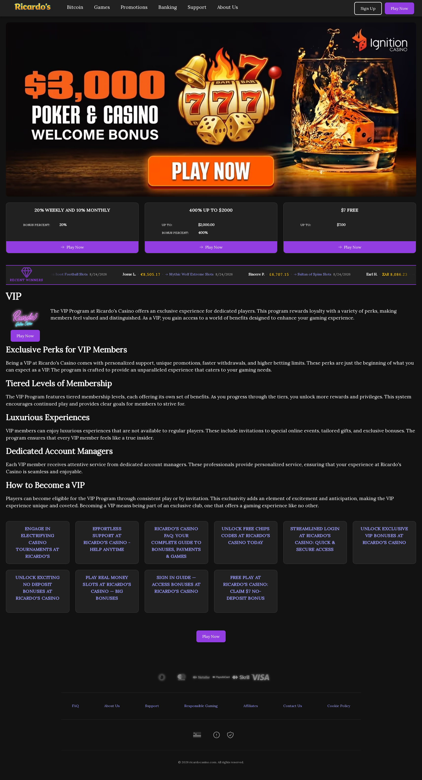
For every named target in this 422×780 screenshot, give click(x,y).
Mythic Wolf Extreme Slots (169, 274)
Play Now (399, 8)
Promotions (134, 7)
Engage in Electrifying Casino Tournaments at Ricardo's (37, 542)
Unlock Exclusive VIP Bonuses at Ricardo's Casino (384, 535)
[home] (32, 13)
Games (102, 7)
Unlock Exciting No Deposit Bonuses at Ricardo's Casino (38, 588)
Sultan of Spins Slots (292, 274)
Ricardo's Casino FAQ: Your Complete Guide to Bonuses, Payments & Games (176, 542)
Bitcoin (75, 7)
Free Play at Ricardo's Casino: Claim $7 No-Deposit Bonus (245, 588)
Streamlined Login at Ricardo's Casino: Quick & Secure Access (315, 539)
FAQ (75, 706)
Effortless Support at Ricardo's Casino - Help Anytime (107, 539)
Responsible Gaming (201, 706)
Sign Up (368, 8)
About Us (227, 7)
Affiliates (250, 706)
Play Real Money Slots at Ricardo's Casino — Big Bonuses (107, 588)
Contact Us (292, 706)
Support (197, 7)
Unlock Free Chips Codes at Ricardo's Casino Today (245, 535)
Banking (167, 7)
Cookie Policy (338, 706)
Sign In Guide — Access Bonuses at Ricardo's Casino (176, 584)
